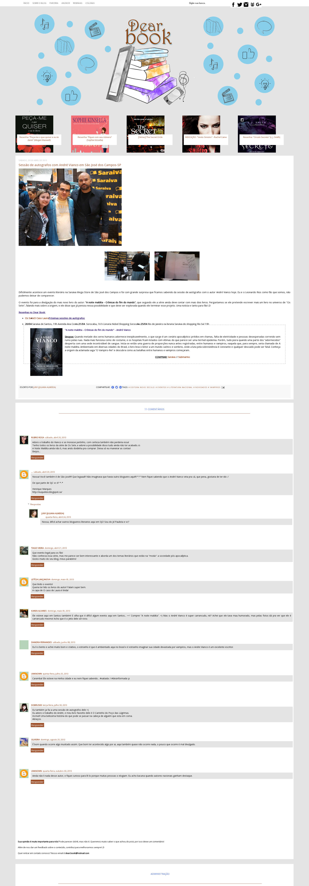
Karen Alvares (39, 610)
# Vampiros (214, 387)
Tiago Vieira (37, 548)
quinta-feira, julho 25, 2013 (55, 673)
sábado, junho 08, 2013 (64, 642)
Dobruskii (36, 705)
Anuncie (65, 3)
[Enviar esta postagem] (223, 387)
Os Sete (29, 318)
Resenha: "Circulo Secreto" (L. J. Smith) (261, 137)
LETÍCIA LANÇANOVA (40, 579)
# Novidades (200, 387)
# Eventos (161, 387)
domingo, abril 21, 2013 (56, 548)
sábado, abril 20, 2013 (55, 437)
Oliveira (35, 739)
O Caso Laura (41, 318)
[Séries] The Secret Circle (150, 137)
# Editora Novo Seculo (142, 387)
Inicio (26, 3)
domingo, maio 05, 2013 (62, 579)
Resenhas (77, 3)
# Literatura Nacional (180, 387)
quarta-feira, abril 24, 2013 (58, 517)
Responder (37, 457)
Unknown (36, 673)
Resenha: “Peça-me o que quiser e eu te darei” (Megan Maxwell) (39, 138)
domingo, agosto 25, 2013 (53, 739)
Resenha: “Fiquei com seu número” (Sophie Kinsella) (95, 138)
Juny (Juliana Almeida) (53, 513)
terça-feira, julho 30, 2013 (55, 705)
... (32, 471)
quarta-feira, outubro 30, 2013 (57, 771)
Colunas (89, 3)
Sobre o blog (39, 3)
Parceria (54, 3)
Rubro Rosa (37, 437)
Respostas (35, 504)
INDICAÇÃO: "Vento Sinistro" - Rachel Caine (206, 137)
